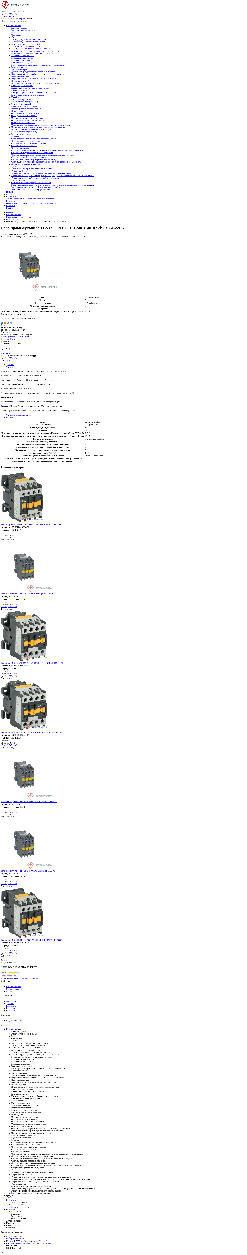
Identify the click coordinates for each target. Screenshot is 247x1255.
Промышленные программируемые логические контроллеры (38, 127)
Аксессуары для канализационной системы (30, 39)
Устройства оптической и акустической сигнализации (35, 178)
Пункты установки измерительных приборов (31, 129)
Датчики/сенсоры (19, 69)
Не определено (17, 111)
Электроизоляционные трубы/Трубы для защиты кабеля (36, 187)
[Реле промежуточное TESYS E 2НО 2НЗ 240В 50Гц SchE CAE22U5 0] (32, 290)
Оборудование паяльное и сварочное (27, 118)
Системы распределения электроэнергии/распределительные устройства (43, 155)
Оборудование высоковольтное (25, 113)
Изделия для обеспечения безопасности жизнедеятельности (37, 74)
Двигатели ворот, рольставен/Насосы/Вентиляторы (33, 72)
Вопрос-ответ (31, 203)
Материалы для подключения (24, 106)
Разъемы (15, 136)
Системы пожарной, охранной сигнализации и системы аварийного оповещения (47, 150)
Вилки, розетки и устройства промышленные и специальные (38, 65)
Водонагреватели (19, 67)
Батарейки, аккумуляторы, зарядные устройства (32, 53)
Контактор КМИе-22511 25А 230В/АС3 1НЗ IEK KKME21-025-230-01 (32, 732)
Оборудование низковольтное (24, 116)
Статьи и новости (14, 989)
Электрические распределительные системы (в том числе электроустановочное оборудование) (53, 185)
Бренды (9, 192)
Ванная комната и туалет (22, 62)
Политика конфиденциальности (15, 979)
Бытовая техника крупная (22, 56)
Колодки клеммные (19, 90)
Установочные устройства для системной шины (32, 169)
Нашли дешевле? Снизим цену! (15, 337)
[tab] (9, 417)
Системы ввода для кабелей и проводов (28, 143)
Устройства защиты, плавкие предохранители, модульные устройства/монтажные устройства (52, 176)
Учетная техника (18, 180)
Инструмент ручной (20, 81)
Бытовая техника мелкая (22, 58)
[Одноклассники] (5, 323)
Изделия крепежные (20, 76)
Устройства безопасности (22, 171)
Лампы (14, 37)
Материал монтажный (21, 104)
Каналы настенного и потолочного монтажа (30, 88)
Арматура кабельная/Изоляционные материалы (32, 49)
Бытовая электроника (20, 60)
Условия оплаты (29, 199)
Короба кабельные (19, 97)
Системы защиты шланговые (24, 146)
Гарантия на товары (46, 199)
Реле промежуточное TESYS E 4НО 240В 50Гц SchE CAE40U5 (29, 801)
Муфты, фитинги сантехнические (26, 109)
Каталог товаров (13, 25)
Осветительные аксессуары (23, 122)
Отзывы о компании (47, 203)
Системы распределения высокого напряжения (32, 152)
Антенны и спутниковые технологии (27, 44)
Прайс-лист (11, 208)
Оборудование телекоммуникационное (28, 120)
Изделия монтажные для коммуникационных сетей (33, 79)
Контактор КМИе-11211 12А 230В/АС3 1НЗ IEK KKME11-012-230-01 (31, 940)
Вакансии (20, 203)
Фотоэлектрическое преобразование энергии (31, 182)
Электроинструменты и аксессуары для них (30, 189)
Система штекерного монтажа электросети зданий (33, 139)
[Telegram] (11, 323)
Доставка (10, 1003)
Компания (10, 201)
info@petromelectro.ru (10, 16)
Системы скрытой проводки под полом (28, 157)
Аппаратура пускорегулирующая (25, 46)
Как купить (11, 196)
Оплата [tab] (9, 367)
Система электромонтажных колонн (27, 141)
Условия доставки (14, 199)
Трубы (14, 166)
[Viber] (8, 323)
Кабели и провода (19, 28)
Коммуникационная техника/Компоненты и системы (34, 92)
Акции (9, 194)
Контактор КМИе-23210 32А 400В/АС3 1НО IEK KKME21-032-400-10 (32, 663)
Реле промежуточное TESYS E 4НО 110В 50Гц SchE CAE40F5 (28, 871)
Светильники (17, 35)
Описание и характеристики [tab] (18, 415)
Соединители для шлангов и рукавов (27, 164)
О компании (11, 1001)
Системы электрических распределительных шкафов (34, 159)
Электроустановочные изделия (24, 30)
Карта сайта (35, 979)
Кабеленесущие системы (22, 86)
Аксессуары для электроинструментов (28, 42)
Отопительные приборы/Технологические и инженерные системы (40, 125)
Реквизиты (11, 203)
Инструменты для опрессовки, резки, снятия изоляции (35, 83)
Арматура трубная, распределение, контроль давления (35, 51)
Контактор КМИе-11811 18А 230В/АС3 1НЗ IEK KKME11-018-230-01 (31, 524)
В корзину (5, 353)
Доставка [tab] (10, 364)
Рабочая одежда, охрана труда (24, 132)
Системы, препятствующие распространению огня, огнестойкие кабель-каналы (46, 162)
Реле (13, 32)
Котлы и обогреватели (21, 99)
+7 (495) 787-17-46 (9, 14)
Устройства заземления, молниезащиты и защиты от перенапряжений (42, 173)
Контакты (10, 206)
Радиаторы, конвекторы (21, 134)
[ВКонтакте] (2, 323)
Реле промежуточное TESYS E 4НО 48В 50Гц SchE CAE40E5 (28, 594)
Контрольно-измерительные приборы (27, 95)
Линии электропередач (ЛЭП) (24, 102)
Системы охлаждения (20, 148)
